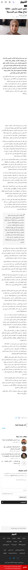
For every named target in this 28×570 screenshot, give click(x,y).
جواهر (20, 541)
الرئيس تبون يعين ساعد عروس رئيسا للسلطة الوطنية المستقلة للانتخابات (12, 567)
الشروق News (22, 544)
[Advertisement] (14, 46)
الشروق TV (14, 544)
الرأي (25, 6)
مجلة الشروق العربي (19, 550)
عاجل (5, 550)
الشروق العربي (6, 544)
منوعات (15, 541)
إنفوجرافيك (8, 541)
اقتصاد (13, 538)
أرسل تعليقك (23, 497)
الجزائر (23, 538)
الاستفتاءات (22, 553)
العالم (19, 538)
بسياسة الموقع (14, 475)
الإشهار (5, 553)
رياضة (8, 538)
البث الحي (10, 550)
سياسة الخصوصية (13, 553)
